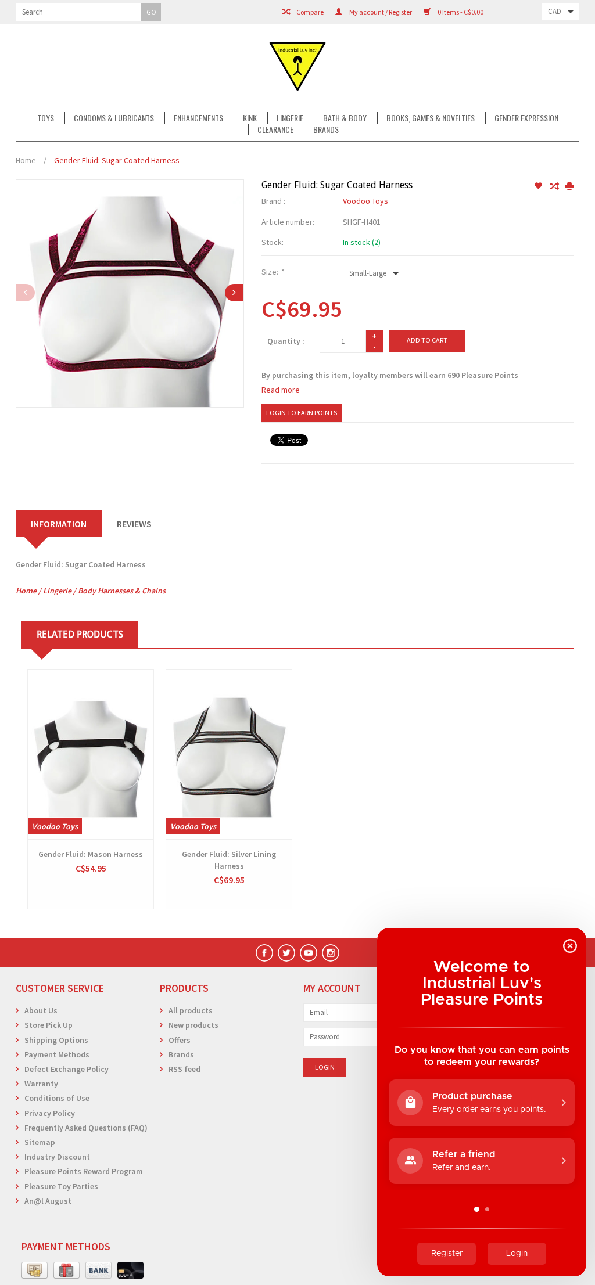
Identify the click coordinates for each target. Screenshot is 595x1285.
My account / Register (380, 12)
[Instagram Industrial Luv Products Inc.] (330, 953)
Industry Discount (57, 1156)
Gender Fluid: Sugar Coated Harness (117, 160)
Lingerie (290, 118)
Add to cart (427, 340)
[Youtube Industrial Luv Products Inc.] (308, 953)
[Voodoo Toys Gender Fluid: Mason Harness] (90, 754)
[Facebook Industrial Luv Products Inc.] (264, 953)
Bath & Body (345, 118)
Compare (309, 12)
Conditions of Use (56, 1098)
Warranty (41, 1083)
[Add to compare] (555, 186)
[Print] (569, 186)
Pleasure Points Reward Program (83, 1171)
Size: (272, 272)
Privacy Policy (49, 1113)
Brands (326, 129)
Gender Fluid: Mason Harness (90, 854)
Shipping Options (56, 1040)
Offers (180, 1040)
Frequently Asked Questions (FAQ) (86, 1127)
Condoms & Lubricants (114, 118)
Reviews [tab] (134, 524)
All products (191, 1010)
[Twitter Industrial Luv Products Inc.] (286, 953)
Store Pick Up (48, 1025)
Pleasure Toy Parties (61, 1186)
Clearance (275, 129)
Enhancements (198, 118)
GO (151, 12)
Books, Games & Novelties (430, 118)
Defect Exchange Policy (66, 1069)
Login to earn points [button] (301, 412)
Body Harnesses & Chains (122, 590)
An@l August (47, 1201)
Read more (280, 389)
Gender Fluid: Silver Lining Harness (229, 860)
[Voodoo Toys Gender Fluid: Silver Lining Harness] (229, 754)
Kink (250, 118)
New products (193, 1025)
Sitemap (39, 1142)
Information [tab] (59, 524)
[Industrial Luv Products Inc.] (297, 65)
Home (26, 160)
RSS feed (184, 1069)
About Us (41, 1010)
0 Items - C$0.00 (459, 12)
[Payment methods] (34, 1270)
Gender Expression (526, 118)
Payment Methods (56, 1054)
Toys (45, 118)
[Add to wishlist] (539, 186)
